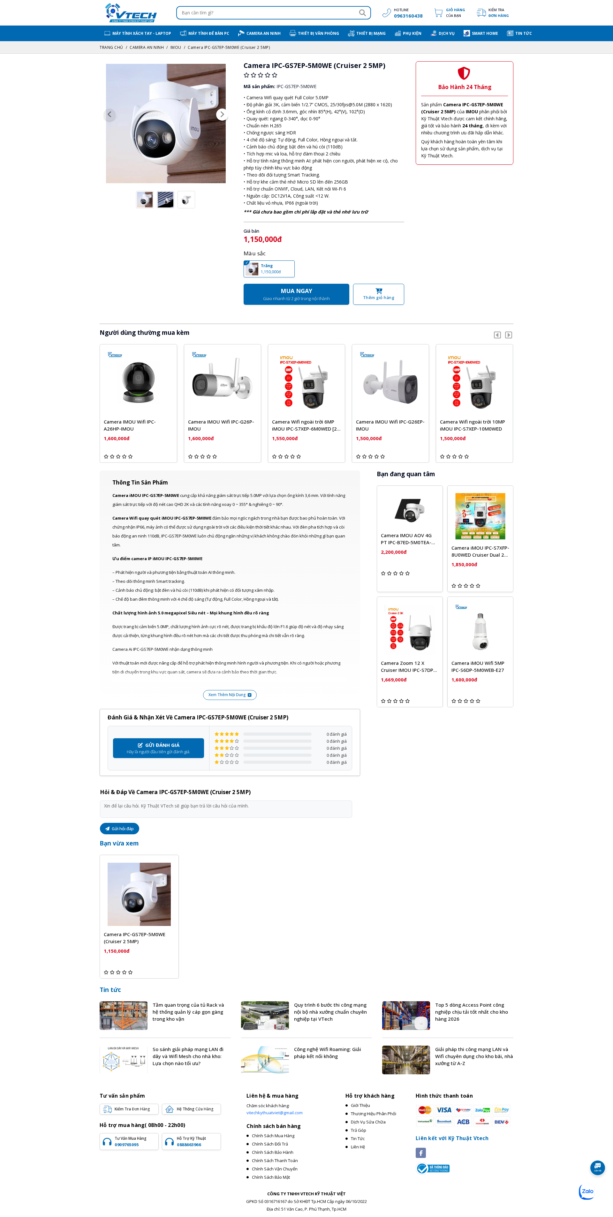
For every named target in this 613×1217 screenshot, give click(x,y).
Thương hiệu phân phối (373, 1113)
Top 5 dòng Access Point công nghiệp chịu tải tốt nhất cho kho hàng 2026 (471, 1012)
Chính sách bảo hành (272, 1152)
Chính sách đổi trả (270, 1144)
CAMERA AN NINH (147, 47)
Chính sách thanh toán (275, 1160)
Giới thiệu (360, 1105)
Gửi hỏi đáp (122, 828)
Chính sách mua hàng (273, 1135)
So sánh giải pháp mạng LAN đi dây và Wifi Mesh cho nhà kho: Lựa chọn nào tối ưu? (188, 1056)
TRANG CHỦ (111, 47)
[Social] (421, 1153)
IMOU (175, 47)
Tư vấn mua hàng (131, 1141)
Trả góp (358, 1130)
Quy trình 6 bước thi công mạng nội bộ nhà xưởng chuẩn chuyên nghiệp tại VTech (330, 1012)
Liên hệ (358, 1147)
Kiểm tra (498, 12)
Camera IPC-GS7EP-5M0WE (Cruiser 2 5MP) (229, 47)
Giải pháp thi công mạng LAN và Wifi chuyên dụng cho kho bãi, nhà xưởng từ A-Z (474, 1056)
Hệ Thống (195, 1109)
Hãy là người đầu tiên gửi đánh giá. (158, 748)
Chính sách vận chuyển (275, 1169)
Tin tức (110, 990)
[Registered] (433, 1168)
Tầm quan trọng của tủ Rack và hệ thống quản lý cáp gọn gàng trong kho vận (188, 1012)
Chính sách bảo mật (271, 1177)
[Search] (362, 13)
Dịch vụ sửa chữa (368, 1122)
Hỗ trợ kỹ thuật (191, 1141)
